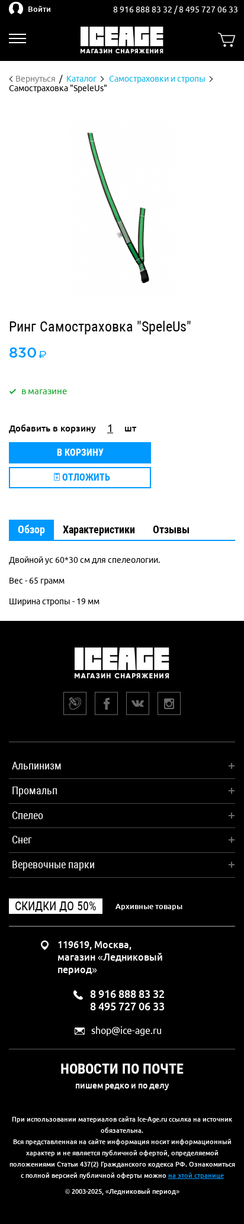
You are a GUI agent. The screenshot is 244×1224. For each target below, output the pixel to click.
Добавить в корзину (52, 428)
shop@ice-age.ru (126, 1031)
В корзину (80, 452)
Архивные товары (148, 906)
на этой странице (196, 1175)
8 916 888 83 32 (143, 9)
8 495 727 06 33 (208, 9)
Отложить (85, 477)
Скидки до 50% (56, 906)
